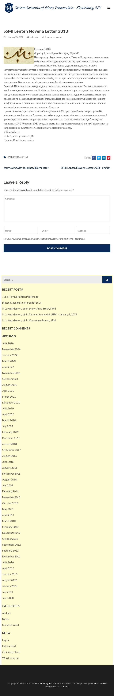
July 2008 (7, 592)
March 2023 (9, 361)
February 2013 (10, 526)
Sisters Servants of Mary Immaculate (41, 683)
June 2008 (8, 597)
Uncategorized (10, 625)
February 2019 (10, 432)
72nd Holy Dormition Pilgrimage (20, 296)
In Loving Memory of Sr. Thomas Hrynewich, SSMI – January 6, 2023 (39, 314)
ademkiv (34, 37)
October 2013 (10, 503)
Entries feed (9, 646)
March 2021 (9, 396)
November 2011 (11, 556)
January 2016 (9, 467)
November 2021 (11, 372)
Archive (24, 157)
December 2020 (11, 402)
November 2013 (11, 497)
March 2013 (9, 521)
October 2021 (10, 378)
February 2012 (10, 550)
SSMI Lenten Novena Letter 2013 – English (85, 167)
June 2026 (8, 343)
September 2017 (11, 449)
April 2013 (8, 515)
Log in (5, 640)
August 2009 (9, 580)
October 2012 (10, 538)
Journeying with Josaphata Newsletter (26, 167)
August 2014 (9, 479)
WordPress (63, 686)
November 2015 (11, 473)
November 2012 (11, 532)
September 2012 (11, 544)
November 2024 (11, 349)
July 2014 (7, 485)
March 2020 (9, 420)
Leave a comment (53, 37)
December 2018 (11, 438)
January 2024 (9, 355)
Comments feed (11, 652)
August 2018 (9, 444)
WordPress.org (11, 658)
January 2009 (9, 586)
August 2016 (9, 455)
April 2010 (8, 568)
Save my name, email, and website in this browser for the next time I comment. (46, 238)
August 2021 (9, 384)
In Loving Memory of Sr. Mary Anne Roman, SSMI (29, 320)
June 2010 (8, 562)
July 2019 (7, 426)
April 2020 (8, 414)
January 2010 (9, 574)
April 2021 (8, 390)
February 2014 (10, 491)
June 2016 (8, 461)
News (5, 619)
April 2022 (8, 367)
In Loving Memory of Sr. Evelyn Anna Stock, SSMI (29, 308)
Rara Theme (101, 683)
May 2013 (8, 509)
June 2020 (8, 408)
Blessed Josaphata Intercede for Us (22, 302)
